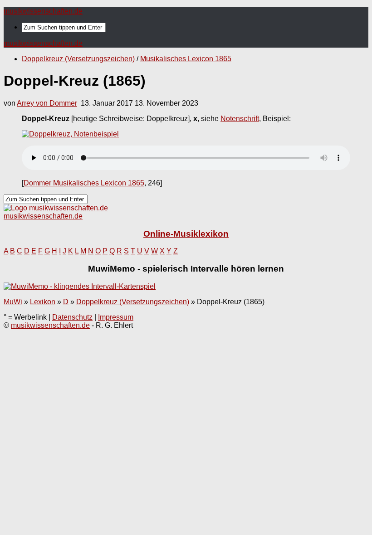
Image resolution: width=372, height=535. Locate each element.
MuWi (13, 302)
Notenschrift (239, 118)
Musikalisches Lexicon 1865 (185, 59)
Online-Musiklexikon (186, 233)
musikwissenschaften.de (43, 11)
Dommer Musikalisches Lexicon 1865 (84, 183)
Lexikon (42, 302)
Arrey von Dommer (47, 103)
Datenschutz (72, 317)
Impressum (115, 317)
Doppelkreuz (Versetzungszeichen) (78, 59)
